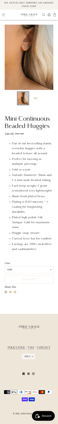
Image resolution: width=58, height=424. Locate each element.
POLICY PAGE (16, 347)
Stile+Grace (26, 414)
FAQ (31, 347)
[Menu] (9, 15)
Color (7, 263)
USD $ (27, 356)
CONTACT (43, 347)
